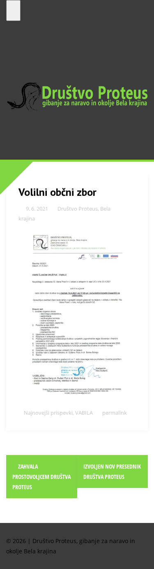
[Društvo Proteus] (77, 96)
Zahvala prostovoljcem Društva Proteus (41, 476)
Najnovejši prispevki (48, 412)
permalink (114, 412)
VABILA (84, 412)
